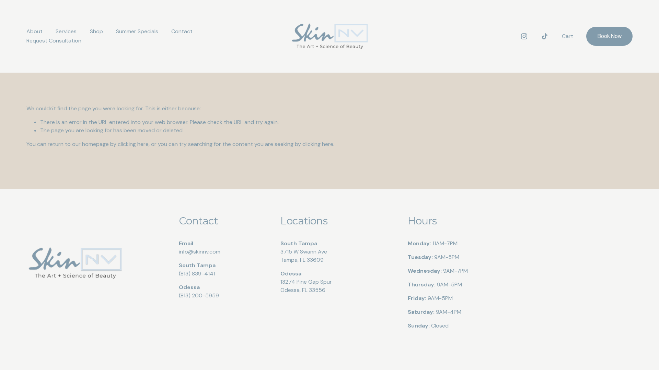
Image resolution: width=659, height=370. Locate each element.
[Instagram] (524, 36)
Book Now (609, 36)
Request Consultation (53, 40)
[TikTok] (544, 36)
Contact (182, 31)
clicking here (133, 144)
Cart (567, 36)
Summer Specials (137, 31)
